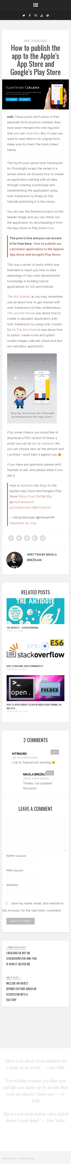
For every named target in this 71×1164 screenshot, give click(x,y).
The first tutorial (18, 296)
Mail (14, 870)
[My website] (47, 15)
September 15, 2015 (17, 711)
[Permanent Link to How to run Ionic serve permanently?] (35, 661)
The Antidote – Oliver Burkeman (22, 627)
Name (16, 855)
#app (43, 485)
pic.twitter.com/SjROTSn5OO (30, 507)
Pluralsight (39, 41)
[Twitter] (24, 15)
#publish (27, 485)
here (50, 228)
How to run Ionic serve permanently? (25, 666)
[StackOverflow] (41, 15)
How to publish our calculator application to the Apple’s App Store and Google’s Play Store (37, 249)
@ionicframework (22, 502)
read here (32, 133)
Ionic (27, 41)
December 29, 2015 (17, 669)
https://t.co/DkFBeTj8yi (35, 496)
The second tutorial (21, 313)
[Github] (35, 15)
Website (12, 885)
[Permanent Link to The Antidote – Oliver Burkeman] (35, 623)
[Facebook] (30, 15)
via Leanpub (45, 443)
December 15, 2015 (23, 523)
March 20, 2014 (15, 630)
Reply (55, 752)
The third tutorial (28, 329)
